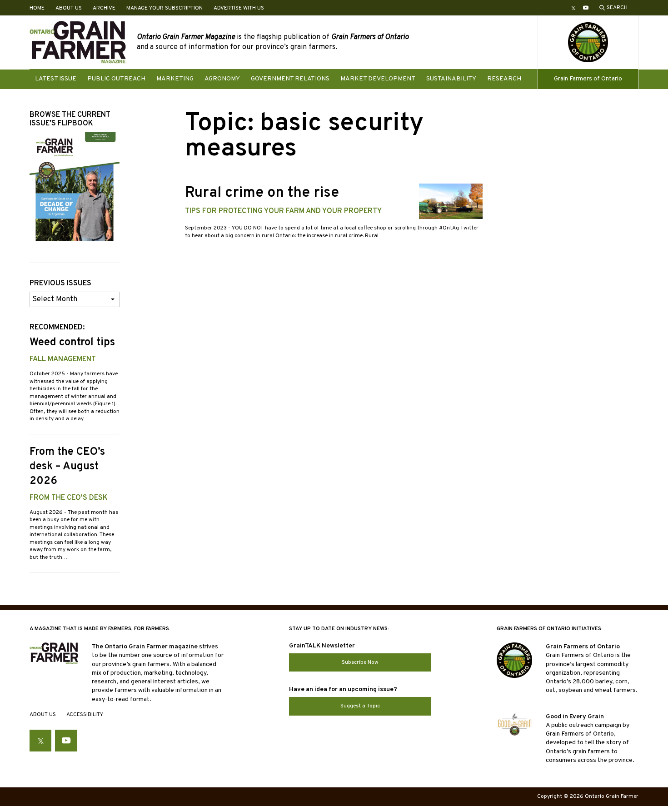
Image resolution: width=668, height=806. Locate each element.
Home (37, 8)
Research (504, 79)
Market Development (377, 79)
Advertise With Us (239, 8)
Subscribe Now (360, 662)
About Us (68, 8)
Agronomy (222, 79)
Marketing (175, 79)
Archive (104, 8)
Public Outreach (116, 79)
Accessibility (84, 714)
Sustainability (451, 79)
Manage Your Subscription (164, 8)
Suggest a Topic (360, 706)
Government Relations (290, 79)
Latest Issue (55, 79)
